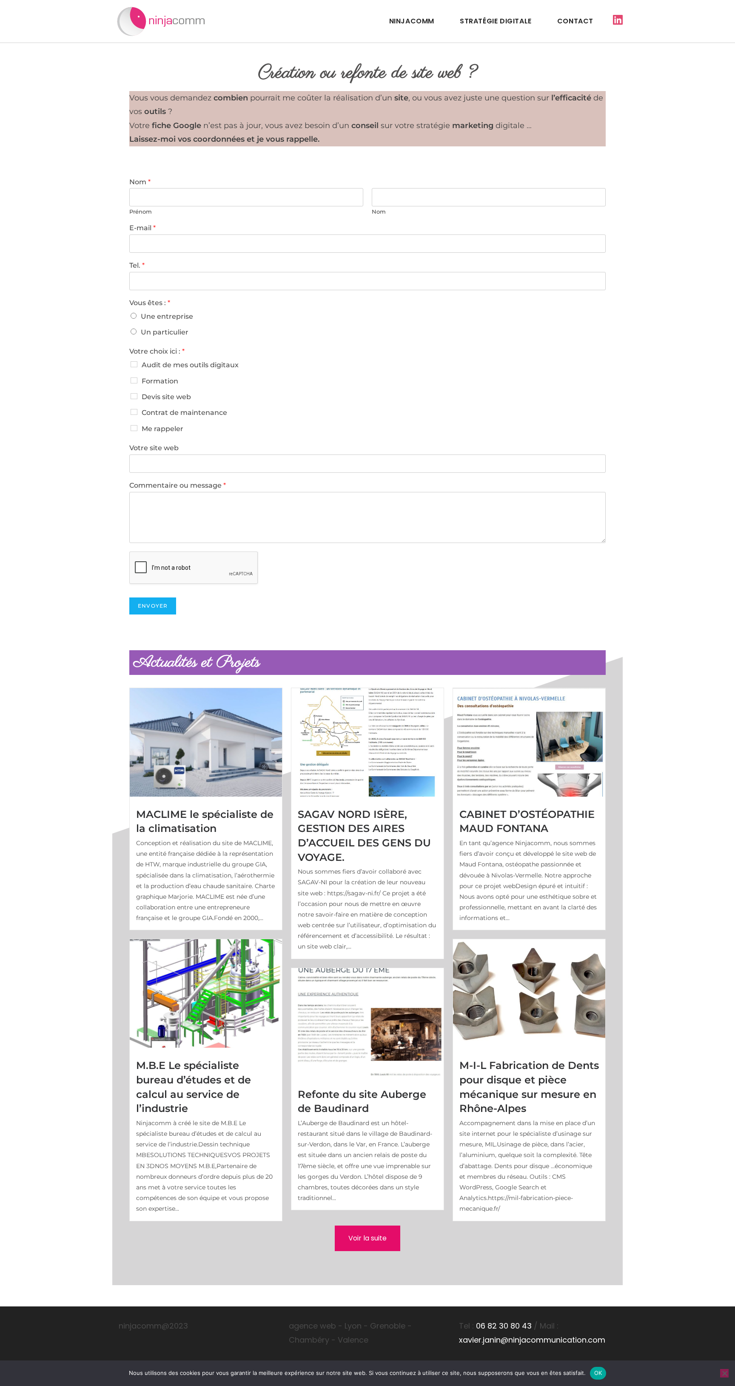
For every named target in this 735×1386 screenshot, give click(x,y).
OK (598, 1372)
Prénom (140, 211)
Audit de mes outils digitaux (190, 365)
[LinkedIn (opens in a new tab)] (618, 20)
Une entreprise (167, 316)
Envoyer (153, 606)
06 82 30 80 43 (504, 1325)
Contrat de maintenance (184, 413)
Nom (140, 182)
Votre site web (154, 448)
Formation (160, 381)
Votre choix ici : (157, 351)
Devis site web (166, 397)
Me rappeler (162, 429)
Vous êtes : (149, 303)
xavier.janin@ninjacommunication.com (532, 1340)
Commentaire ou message (177, 485)
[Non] (724, 1373)
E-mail (142, 228)
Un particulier (164, 332)
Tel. (137, 265)
